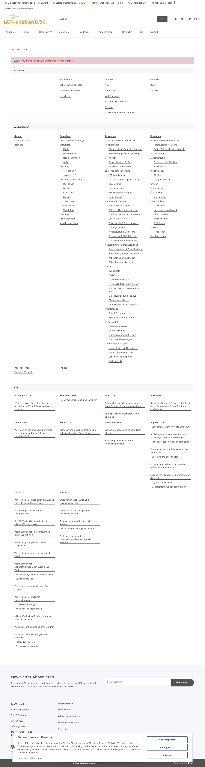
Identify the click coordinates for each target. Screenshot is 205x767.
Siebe (66, 162)
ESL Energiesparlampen (120, 192)
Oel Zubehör (160, 197)
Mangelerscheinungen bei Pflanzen (169, 486)
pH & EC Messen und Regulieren (124, 304)
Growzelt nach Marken (120, 166)
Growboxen (110, 157)
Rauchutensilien (158, 236)
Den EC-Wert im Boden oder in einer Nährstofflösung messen (31, 522)
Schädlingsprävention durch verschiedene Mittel (119, 442)
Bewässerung (111, 322)
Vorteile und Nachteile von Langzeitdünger (27, 598)
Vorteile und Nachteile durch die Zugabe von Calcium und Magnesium (34, 501)
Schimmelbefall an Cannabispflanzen (79, 400)
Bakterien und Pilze (25, 578)
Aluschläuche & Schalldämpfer (123, 223)
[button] (175, 19)
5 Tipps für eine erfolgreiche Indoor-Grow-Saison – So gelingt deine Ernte (123, 404)
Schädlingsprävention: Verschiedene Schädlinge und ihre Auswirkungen (168, 436)
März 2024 (65, 422)
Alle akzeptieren (167, 739)
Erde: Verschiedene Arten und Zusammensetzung (74, 501)
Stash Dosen (160, 166)
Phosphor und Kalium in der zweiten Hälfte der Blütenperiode (167, 466)
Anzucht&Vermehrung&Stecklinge (121, 244)
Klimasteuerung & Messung (122, 231)
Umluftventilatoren (118, 218)
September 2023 (113, 422)
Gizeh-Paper (160, 205)
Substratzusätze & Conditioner (120, 140)
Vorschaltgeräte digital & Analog (124, 179)
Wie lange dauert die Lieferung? (120, 112)
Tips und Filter (161, 214)
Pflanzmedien (111, 309)
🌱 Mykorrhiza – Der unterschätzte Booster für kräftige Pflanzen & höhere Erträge (33, 406)
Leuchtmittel (115, 184)
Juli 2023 (19, 492)
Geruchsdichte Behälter (165, 162)
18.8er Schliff (69, 175)
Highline (67, 197)
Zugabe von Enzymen (162, 482)
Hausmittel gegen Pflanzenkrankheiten (171, 441)
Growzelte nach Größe (120, 162)
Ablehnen (167, 755)
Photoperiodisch (22, 140)
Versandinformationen (70, 90)
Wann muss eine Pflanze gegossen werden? (31, 636)
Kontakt (154, 32)
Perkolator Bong (67, 218)
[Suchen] (162, 19)
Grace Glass (69, 192)
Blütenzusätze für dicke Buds (123, 295)
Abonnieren (181, 682)
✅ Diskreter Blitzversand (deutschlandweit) (26, 3)
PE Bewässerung (117, 330)
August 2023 (157, 422)
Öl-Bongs (64, 214)
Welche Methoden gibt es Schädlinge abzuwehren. (123, 431)
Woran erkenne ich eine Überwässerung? (34, 627)
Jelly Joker (68, 201)
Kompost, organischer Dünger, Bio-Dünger (31, 588)
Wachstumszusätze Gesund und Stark (124, 290)
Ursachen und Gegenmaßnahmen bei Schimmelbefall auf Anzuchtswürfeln (78, 431)
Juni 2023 (65, 492)
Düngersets (114, 271)
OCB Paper (159, 223)
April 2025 (155, 395)
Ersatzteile (65, 144)
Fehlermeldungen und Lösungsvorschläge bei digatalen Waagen (76, 539)
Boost (66, 188)
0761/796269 (17, 721)
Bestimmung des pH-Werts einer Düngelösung (30, 544)
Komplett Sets (112, 144)
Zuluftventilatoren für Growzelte (124, 214)
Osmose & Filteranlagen (120, 339)
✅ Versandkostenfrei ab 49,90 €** (70, 3)
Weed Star (68, 210)
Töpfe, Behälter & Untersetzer (123, 348)
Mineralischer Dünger (119, 279)
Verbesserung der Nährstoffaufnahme (34, 574)
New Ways (68, 205)
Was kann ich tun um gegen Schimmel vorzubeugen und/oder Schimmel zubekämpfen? (33, 433)
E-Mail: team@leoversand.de (19, 8)
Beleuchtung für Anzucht (121, 262)
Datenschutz (37, 758)
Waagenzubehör (162, 179)
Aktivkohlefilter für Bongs (72, 140)
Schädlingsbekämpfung (120, 356)
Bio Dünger (114, 275)
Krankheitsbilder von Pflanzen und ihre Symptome (169, 451)
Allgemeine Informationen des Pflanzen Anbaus (79, 522)
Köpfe (66, 149)
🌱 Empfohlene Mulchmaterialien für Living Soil (122, 415)
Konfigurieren (167, 747)
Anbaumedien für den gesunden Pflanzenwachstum (75, 512)
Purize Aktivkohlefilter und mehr (169, 149)
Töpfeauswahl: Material (27, 646)
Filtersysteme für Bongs (165, 144)
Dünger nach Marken (119, 300)
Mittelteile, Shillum (72, 153)
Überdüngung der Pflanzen (165, 456)
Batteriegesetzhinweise (116, 101)
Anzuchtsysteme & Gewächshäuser (126, 249)
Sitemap (109, 107)
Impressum (22, 758)
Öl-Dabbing (156, 192)
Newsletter (65, 96)
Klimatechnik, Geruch (115, 201)
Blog (141, 32)
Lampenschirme (116, 188)
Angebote (66, 367)
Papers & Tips (157, 201)
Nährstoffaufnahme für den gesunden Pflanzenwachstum (32, 618)
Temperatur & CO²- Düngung (123, 236)
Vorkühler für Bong (69, 223)
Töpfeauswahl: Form (25, 642)
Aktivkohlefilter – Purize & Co (164, 140)
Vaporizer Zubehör (23, 372)
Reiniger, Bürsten (71, 157)
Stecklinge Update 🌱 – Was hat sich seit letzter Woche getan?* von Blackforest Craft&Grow (170, 406)
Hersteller (127, 32)
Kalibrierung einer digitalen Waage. (78, 528)
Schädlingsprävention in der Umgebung (171, 426)
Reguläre (18, 144)
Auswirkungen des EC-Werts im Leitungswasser (29, 512)
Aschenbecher (157, 153)
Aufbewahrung (157, 157)
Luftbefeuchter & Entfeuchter (123, 240)
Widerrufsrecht (112, 96)
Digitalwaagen (157, 171)
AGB (107, 85)
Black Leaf (68, 184)
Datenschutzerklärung (61, 683)
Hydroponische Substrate (121, 317)
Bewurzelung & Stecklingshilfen (124, 253)
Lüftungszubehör (117, 227)
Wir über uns (66, 79)
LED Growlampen (117, 175)
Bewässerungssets (118, 326)
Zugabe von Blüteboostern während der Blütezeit (170, 476)
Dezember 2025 (22, 395)
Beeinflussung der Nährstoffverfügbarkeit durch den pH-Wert (33, 566)
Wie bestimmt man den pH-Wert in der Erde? (33, 554)
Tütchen (158, 175)
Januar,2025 (21, 422)
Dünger (108, 266)
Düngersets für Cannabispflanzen (125, 149)
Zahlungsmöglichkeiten (71, 85)
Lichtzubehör (115, 197)
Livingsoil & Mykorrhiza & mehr (124, 284)
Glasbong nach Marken (71, 179)
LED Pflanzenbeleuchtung (117, 171)
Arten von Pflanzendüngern (29, 608)
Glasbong (64, 166)
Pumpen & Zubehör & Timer (122, 335)
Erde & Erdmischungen (120, 313)
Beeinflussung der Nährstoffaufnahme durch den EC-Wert (33, 533)
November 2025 (68, 395)
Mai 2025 (110, 395)
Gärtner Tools (115, 361)
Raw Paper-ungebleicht (165, 210)
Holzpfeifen (159, 231)
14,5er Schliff (69, 171)
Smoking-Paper (161, 218)
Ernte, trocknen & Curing (121, 352)
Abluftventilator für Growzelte (123, 210)
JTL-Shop (188, 763)
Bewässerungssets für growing (124, 153)
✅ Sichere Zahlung (137, 3)
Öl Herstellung (157, 188)
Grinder (154, 184)
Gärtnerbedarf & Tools (116, 343)
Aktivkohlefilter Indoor (119, 205)
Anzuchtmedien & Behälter (122, 258)
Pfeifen (153, 227)
